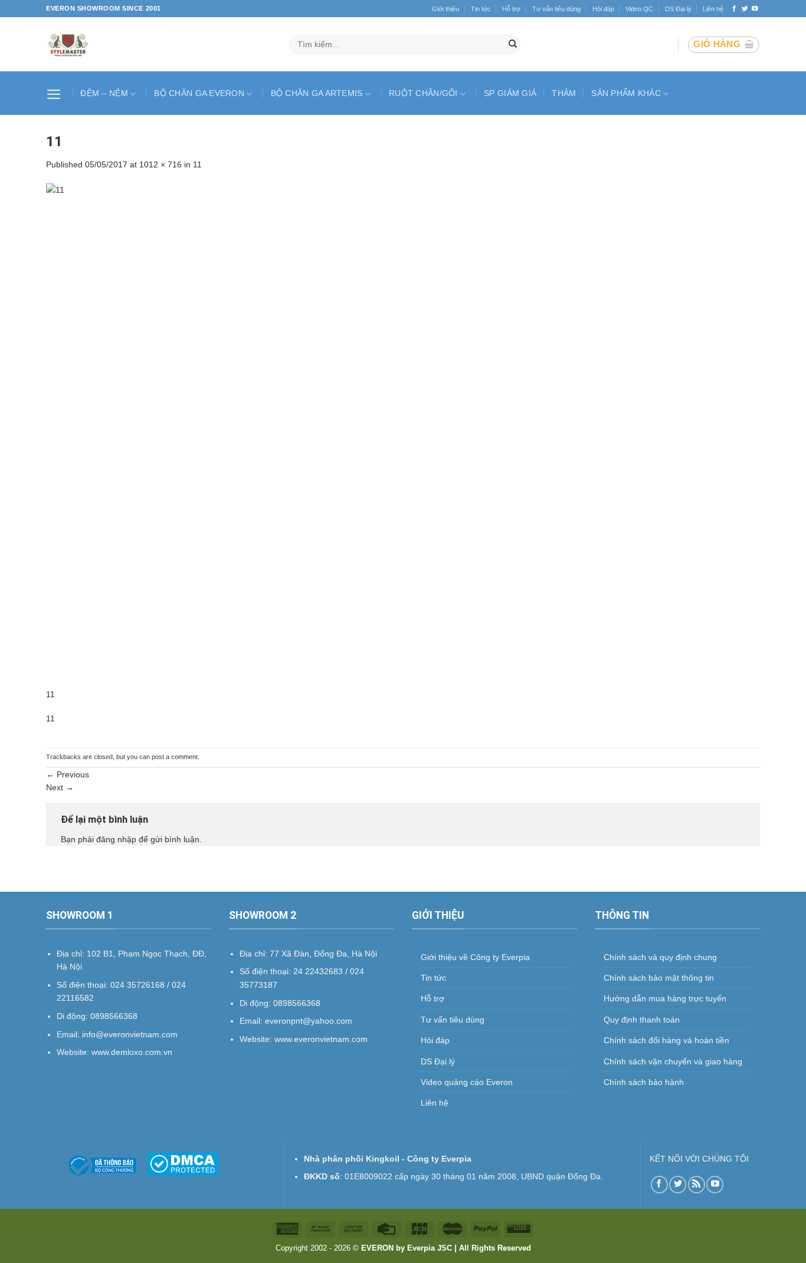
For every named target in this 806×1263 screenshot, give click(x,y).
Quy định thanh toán (642, 1019)
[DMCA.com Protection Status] (182, 1163)
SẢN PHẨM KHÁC (626, 93)
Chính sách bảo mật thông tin (659, 977)
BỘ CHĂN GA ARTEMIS (317, 93)
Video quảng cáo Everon (467, 1082)
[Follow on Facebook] (734, 8)
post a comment (175, 756)
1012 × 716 (160, 164)
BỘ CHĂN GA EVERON (199, 93)
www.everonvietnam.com (321, 1039)
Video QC (639, 8)
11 (197, 164)
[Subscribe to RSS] (696, 1184)
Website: (257, 1039)
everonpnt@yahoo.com (308, 1020)
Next (60, 787)
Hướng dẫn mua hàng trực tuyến (665, 998)
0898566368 (296, 1003)
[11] (403, 435)
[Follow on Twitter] (745, 8)
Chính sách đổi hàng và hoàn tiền (666, 1040)
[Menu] (55, 93)
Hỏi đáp (603, 8)
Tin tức (481, 8)
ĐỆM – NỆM (104, 93)
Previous (67, 774)
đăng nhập (116, 839)
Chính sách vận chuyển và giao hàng (673, 1061)
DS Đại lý (678, 8)
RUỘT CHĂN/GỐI (423, 93)
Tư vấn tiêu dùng (556, 8)
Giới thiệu (445, 8)
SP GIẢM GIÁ (510, 93)
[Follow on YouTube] (755, 8)
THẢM (564, 93)
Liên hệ (713, 8)
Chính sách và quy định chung (660, 957)
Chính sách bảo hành (644, 1082)
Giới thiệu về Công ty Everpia (475, 957)
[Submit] (512, 44)
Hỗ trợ (511, 8)
